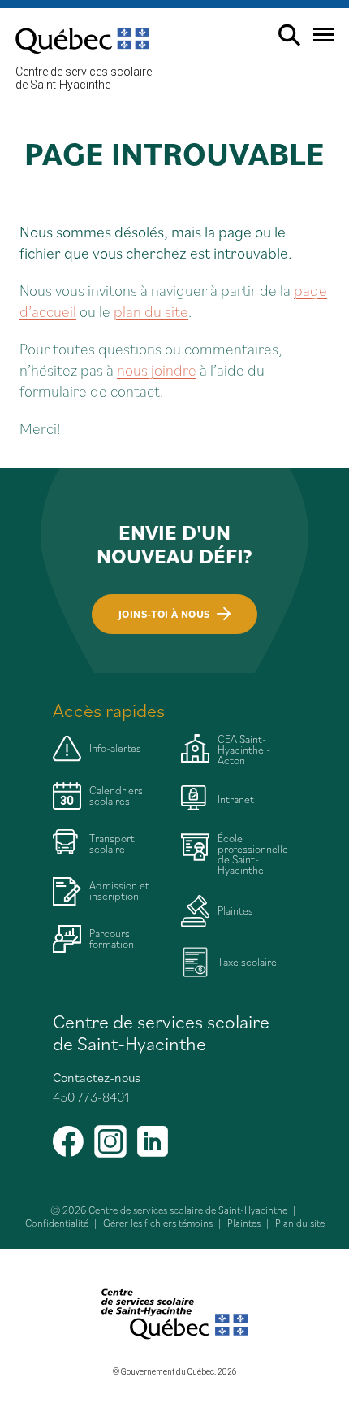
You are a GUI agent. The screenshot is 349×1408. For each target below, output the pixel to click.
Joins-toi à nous (163, 614)
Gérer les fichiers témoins (158, 1223)
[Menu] (317, 41)
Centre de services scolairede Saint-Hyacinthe (83, 78)
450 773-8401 (91, 1097)
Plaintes (244, 1223)
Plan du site (300, 1223)
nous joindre (156, 369)
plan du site (151, 311)
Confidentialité (56, 1223)
